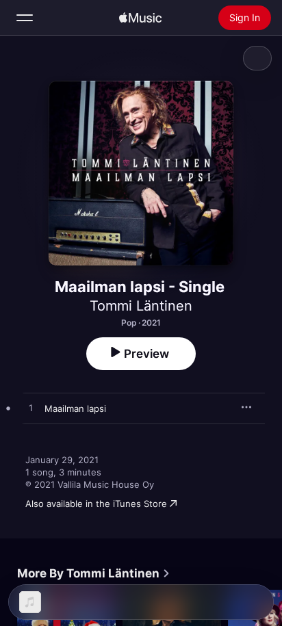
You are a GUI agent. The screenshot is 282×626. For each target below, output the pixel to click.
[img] (140, 18)
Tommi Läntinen (141, 306)
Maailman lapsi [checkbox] (75, 408)
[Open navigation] (25, 18)
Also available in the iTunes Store (96, 503)
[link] (93, 573)
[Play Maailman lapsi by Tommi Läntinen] (30, 408)
